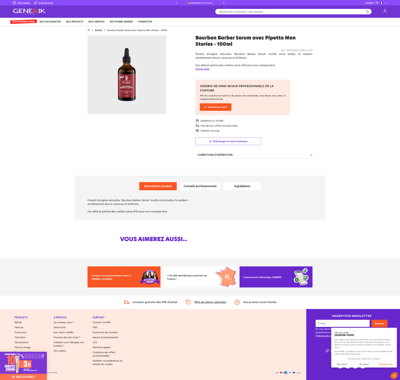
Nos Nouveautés (50, 21)
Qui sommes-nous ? (64, 322)
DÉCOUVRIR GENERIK (121, 21)
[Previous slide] (176, 3)
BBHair (18, 322)
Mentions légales (102, 347)
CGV (95, 342)
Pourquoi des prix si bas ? (67, 337)
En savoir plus (102, 282)
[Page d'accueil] (89, 30)
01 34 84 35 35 (46, 2)
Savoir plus (202, 69)
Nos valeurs (60, 350)
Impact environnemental (105, 337)
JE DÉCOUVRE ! (23, 377)
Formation (145, 21)
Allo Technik (24, 2)
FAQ (95, 327)
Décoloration (21, 342)
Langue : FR (371, 2)
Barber (99, 30)
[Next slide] (224, 3)
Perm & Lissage (22, 347)
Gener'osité (59, 327)
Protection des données (105, 332)
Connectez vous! (217, 106)
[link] (23, 363)
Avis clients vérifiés (64, 332)
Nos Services (96, 21)
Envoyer (379, 323)
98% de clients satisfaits (210, 302)
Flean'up (19, 327)
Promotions (21, 332)
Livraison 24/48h (102, 322)
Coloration (20, 337)
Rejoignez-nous (254, 281)
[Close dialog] (43, 355)
